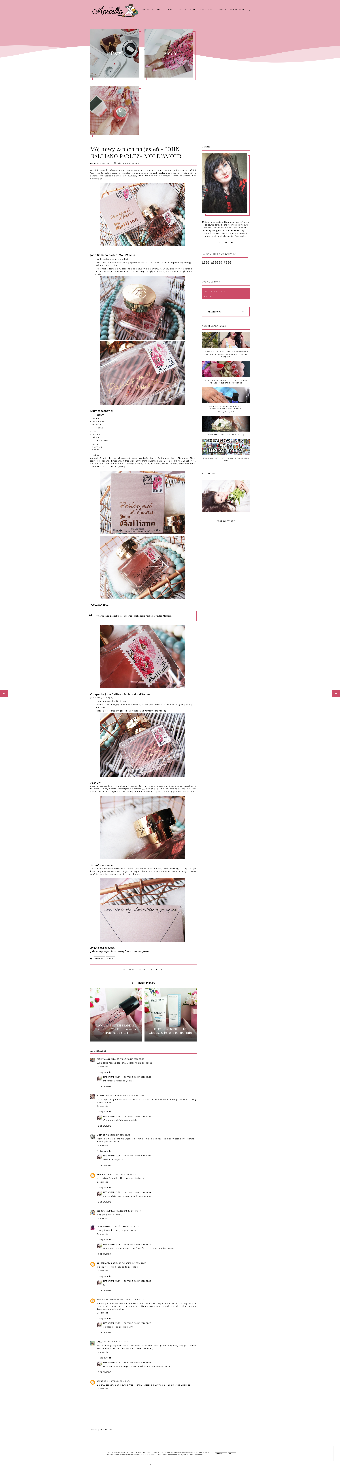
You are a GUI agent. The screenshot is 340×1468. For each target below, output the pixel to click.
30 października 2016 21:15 (137, 1244)
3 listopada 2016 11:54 (118, 1381)
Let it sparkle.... (105, 1226)
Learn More (220, 1453)
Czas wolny (206, 9)
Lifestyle (147, 9)
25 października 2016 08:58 (130, 1059)
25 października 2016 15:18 (127, 1226)
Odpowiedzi (105, 1072)
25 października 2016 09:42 (130, 1095)
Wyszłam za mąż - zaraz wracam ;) (226, 435)
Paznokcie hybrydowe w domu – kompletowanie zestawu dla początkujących (226, 409)
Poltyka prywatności (215, 291)
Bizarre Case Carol (106, 1095)
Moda (160, 9)
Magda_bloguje (105, 1174)
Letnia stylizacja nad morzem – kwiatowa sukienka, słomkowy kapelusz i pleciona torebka (226, 354)
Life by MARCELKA (111, 1077)
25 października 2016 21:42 (130, 1299)
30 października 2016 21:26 (137, 1323)
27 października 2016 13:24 (116, 1342)
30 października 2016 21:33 (137, 1362)
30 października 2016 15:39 (137, 1116)
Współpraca (237, 9)
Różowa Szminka (105, 1211)
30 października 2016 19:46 (137, 1156)
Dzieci (182, 9)
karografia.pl (242, 1464)
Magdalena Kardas (106, 1299)
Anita (99, 1135)
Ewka (99, 1342)
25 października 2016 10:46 (116, 1135)
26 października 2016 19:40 (137, 1077)
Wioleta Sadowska (106, 1059)
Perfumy (99, 959)
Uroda (171, 9)
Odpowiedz (102, 1066)
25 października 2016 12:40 (127, 1211)
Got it (231, 1453)
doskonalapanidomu (107, 1263)
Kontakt (221, 9)
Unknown (102, 1381)
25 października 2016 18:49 (132, 1263)
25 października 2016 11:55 (126, 1174)
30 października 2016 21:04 (137, 1192)
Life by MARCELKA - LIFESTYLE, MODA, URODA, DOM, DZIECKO (135, 1464)
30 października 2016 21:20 (137, 1281)
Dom (192, 9)
